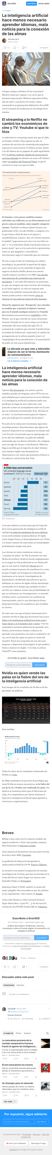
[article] (26, 1049)
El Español (26, 881)
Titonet (11, 1008)
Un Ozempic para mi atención (17, 1083)
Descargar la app (38, 1143)
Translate (8, 11)
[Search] (47, 1033)
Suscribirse (31, 3)
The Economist (17, 390)
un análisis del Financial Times (22, 161)
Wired (33, 566)
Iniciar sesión (43, 3)
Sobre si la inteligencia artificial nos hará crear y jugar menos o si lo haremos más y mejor (24, 622)
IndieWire (36, 315)
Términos (37, 1134)
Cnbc (14, 774)
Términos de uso (30, 943)
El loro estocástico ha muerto (17, 1065)
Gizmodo (26, 855)
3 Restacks (31, 958)
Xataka (39, 894)
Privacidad (26, 1134)
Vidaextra (42, 906)
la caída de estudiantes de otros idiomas (29, 532)
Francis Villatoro (39, 864)
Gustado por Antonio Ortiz (19, 1012)
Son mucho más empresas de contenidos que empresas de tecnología (25, 278)
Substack (13, 1149)
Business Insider (28, 845)
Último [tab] (18, 1033)
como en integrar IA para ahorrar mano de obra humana (24, 297)
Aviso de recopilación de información (26, 946)
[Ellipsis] (49, 1008)
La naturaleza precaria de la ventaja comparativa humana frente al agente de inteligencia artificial (18, 1043)
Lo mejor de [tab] (8, 1033)
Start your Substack (17, 1143)
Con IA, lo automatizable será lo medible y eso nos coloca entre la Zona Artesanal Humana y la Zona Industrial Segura (19, 1051)
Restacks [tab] (20, 985)
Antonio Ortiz (13, 39)
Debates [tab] (27, 1033)
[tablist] (13, 985)
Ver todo (8, 1101)
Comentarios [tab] (9, 985)
